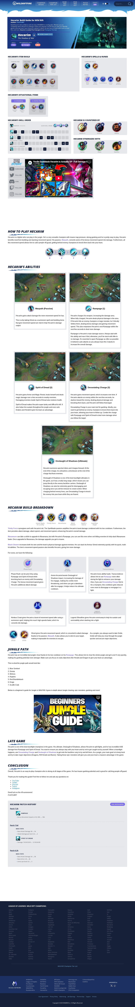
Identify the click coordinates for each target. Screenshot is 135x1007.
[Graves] (117, 127)
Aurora (11, 931)
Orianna (71, 927)
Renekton (71, 944)
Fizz (29, 918)
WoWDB (56, 986)
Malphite (51, 942)
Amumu (11, 923)
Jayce (30, 946)
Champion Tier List (53, 4)
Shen (89, 912)
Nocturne (71, 918)
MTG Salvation (58, 982)
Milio (49, 950)
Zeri (108, 944)
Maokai (50, 944)
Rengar (70, 946)
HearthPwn (72, 984)
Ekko (10, 959)
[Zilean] (99, 146)
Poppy (70, 933)
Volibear (110, 923)
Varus (89, 954)
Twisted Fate (91, 948)
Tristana (90, 944)
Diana (11, 952)
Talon (89, 937)
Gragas (30, 927)
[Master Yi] (82, 127)
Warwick (110, 925)
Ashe (10, 927)
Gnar (30, 925)
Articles (94, 996)
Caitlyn (11, 942)
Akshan (11, 916)
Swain (89, 931)
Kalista (30, 957)
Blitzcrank (12, 935)
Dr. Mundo (12, 954)
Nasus (70, 910)
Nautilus (71, 912)
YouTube (15, 781)
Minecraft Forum (59, 984)
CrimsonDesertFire (88, 980)
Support (88, 996)
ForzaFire (43, 988)
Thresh (89, 942)
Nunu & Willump (74, 923)
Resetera (43, 984)
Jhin (29, 948)
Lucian (50, 935)
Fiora (30, 916)
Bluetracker (72, 982)
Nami (50, 959)
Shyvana (90, 914)
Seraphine (71, 959)
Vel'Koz (109, 910)
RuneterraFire (30, 990)
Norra (70, 921)
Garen (30, 923)
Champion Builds (41, 4)
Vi (107, 914)
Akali (10, 914)
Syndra (89, 933)
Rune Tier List (65, 3)
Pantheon (71, 931)
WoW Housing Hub (60, 988)
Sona (89, 927)
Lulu (49, 937)
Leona (50, 929)
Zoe (108, 950)
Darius (11, 950)
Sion (88, 918)
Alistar (11, 918)
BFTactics (57, 980)
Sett (88, 910)
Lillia (49, 931)
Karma (30, 959)
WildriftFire (29, 988)
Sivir (88, 921)
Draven (11, 957)
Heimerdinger (33, 935)
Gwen (30, 931)
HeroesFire (43, 990)
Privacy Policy (54, 996)
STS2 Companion (73, 990)
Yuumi (109, 940)
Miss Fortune (52, 952)
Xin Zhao (110, 931)
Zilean (109, 948)
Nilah (70, 916)
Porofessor (29, 984)
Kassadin (51, 910)
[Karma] (82, 146)
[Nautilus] (117, 146)
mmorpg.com (72, 980)
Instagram (16, 788)
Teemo (89, 940)
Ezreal (30, 912)
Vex (108, 912)
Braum (11, 940)
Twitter (14, 782)
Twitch (14, 786)
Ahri (10, 912)
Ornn (69, 929)
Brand (11, 937)
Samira (70, 954)
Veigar (89, 959)
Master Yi (51, 946)
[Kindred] (99, 127)
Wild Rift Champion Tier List (67, 966)
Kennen (50, 918)
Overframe (71, 988)
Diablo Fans (72, 986)
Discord (15, 784)
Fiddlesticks (32, 914)
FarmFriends (44, 986)
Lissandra (51, 933)
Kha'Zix (50, 921)
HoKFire (85, 982)
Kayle (50, 914)
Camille (11, 944)
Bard (10, 933)
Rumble (70, 950)
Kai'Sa (30, 954)
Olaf (69, 925)
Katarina (51, 912)
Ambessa (12, 921)
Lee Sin (50, 927)
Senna (70, 957)
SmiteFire (43, 980)
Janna (30, 940)
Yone (108, 935)
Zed (108, 942)
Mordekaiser (52, 954)
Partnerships (80, 996)
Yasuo (109, 933)
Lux (49, 940)
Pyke (69, 935)
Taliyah (89, 935)
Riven (70, 948)
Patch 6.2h (14, 850)
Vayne (89, 957)
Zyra (108, 952)
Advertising (62, 996)
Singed (89, 916)
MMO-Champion (59, 990)
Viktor (109, 918)
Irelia (30, 937)
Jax (29, 944)
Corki (10, 948)
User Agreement (43, 996)
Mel (49, 948)
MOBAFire (29, 980)
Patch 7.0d (14, 825)
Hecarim (31, 933)
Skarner (90, 923)
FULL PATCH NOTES (118, 804)
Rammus (71, 940)
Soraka (89, 929)
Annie (11, 925)
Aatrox (11, 910)
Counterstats (30, 986)
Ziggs (109, 946)
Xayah (109, 929)
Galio (30, 921)
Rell (69, 942)
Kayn (49, 916)
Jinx (29, 950)
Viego (109, 916)
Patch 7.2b (14, 809)
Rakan (70, 937)
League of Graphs (31, 982)
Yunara (109, 937)
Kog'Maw (51, 925)
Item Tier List (75, 3)
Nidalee (70, 914)
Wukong (110, 927)
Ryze (69, 952)
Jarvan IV (31, 942)
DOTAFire (43, 982)
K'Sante (31, 952)
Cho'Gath (12, 946)
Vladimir (110, 921)
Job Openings (71, 996)
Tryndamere (91, 946)
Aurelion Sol (13, 929)
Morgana (51, 957)
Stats (95, 3)
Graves (30, 929)
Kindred (51, 923)
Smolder (90, 925)
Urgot (89, 952)
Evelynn (31, 910)
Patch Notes (85, 4)
